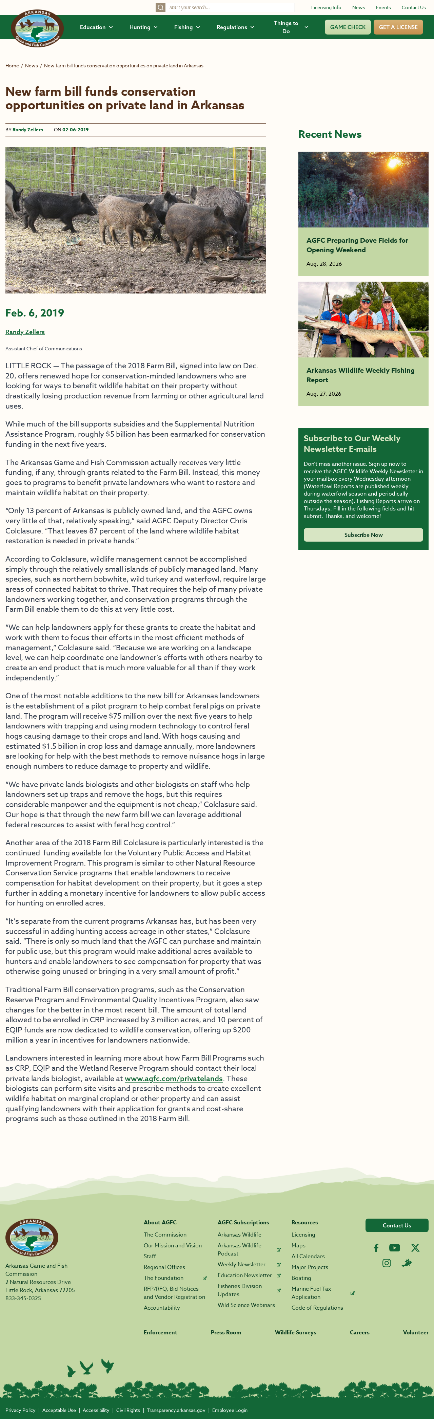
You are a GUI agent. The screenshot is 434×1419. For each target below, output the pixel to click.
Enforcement (160, 1333)
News (358, 7)
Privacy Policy (20, 1410)
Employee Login (230, 1410)
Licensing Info (326, 7)
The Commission (165, 1235)
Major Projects (310, 1267)
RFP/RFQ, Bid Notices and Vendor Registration (174, 1293)
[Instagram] (386, 1263)
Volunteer (416, 1333)
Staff (150, 1256)
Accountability (162, 1308)
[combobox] (225, 7)
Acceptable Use (59, 1410)
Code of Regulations (317, 1308)
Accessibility (96, 1410)
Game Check (348, 27)
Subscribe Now (363, 534)
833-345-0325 (23, 1298)
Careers (360, 1333)
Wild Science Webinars (246, 1305)
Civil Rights (128, 1410)
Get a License (398, 27)
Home (12, 65)
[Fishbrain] (406, 1263)
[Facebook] (376, 1248)
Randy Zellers (28, 129)
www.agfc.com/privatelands (174, 1078)
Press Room (226, 1333)
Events (383, 7)
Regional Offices (164, 1267)
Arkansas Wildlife (239, 1235)
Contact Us (414, 7)
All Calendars (308, 1256)
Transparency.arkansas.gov (176, 1410)
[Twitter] (415, 1247)
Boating (301, 1278)
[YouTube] (394, 1247)
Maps (298, 1246)
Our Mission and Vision (173, 1246)
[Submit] (160, 7)
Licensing (303, 1235)
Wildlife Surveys (295, 1333)
